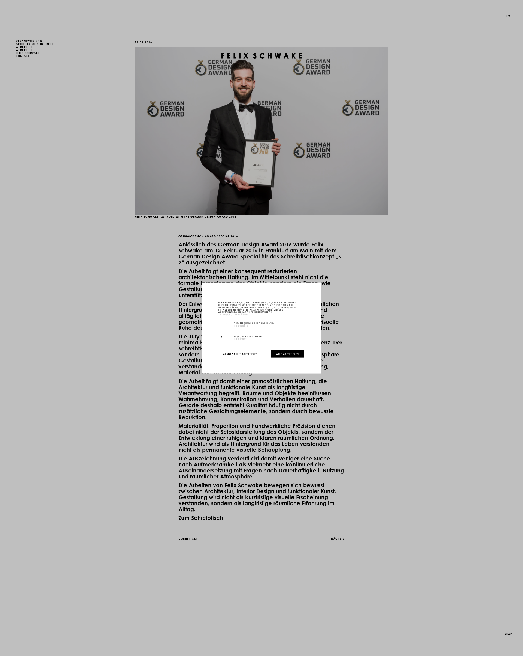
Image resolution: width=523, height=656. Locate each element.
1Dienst (240, 338)
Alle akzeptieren (287, 353)
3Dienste (241, 325)
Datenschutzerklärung (234, 314)
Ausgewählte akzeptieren (240, 353)
